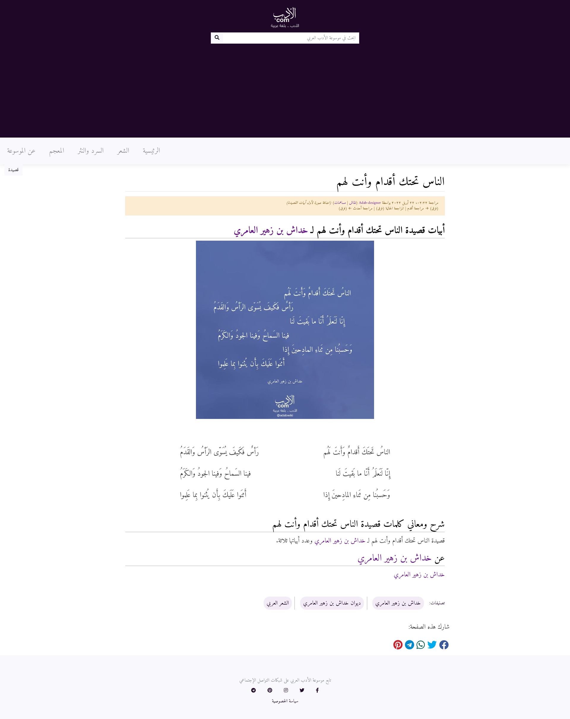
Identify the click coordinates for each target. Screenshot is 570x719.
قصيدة (13, 170)
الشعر (123, 151)
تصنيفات (437, 603)
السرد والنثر (91, 151)
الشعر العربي (278, 603)
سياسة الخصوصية (285, 701)
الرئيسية (151, 151)
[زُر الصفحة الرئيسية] (285, 17)
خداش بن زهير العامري (271, 230)
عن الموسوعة (21, 151)
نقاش (352, 203)
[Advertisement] (285, 88)
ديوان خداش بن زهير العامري (332, 603)
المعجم (56, 151)
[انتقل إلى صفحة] (217, 38)
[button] (317, 690)
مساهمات (340, 203)
